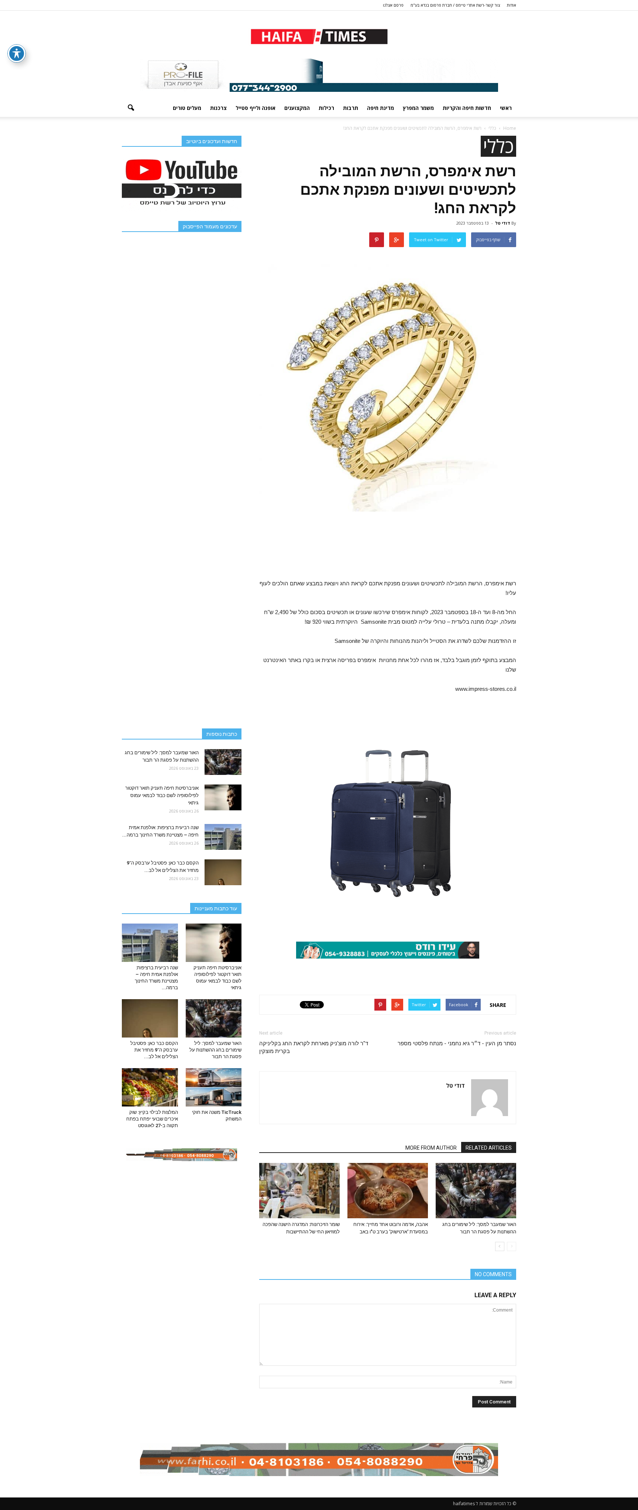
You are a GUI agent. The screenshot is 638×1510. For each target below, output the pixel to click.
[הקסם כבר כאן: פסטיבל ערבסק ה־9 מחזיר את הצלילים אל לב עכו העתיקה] (223, 872)
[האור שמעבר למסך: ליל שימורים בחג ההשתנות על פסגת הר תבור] (476, 1190)
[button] (131, 108)
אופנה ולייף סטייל (255, 107)
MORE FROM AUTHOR (431, 1148)
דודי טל (502, 223)
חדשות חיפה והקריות (467, 107)
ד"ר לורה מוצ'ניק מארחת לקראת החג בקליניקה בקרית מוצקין (313, 1047)
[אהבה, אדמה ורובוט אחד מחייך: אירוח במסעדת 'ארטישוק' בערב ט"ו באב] (387, 1190)
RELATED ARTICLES (489, 1148)
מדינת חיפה (380, 107)
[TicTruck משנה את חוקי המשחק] (214, 1087)
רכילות (326, 107)
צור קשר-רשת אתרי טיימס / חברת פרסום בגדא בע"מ (455, 5)
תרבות (350, 107)
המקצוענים (297, 107)
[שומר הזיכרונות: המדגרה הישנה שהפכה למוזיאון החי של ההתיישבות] (299, 1190)
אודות (511, 5)
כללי (498, 146)
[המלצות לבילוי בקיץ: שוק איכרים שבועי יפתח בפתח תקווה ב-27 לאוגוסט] (150, 1087)
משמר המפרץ (418, 107)
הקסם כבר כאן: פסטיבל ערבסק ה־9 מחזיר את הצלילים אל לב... (154, 1049)
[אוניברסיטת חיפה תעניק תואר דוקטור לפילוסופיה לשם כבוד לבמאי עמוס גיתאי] (223, 797)
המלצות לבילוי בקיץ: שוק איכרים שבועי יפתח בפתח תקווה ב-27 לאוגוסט (152, 1118)
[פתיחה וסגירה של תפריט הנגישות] (16, 53)
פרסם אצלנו (393, 5)
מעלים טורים (187, 107)
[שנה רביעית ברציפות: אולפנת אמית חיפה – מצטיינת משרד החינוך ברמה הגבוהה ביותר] (223, 837)
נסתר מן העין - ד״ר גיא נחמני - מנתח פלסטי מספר (457, 1043)
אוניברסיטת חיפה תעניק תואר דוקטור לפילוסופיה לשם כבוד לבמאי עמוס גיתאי (162, 795)
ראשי (506, 107)
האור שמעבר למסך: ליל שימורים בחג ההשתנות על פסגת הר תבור (215, 1049)
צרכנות (218, 107)
